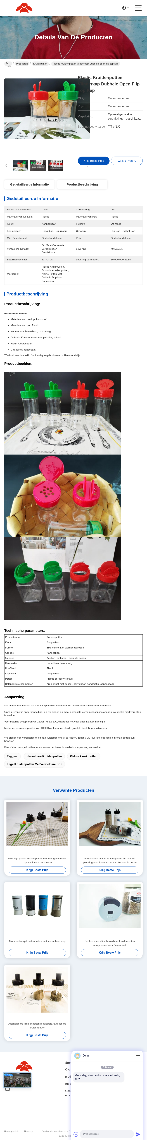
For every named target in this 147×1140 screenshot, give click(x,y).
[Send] (138, 1134)
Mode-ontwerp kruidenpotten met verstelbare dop (37, 941)
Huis (8, 65)
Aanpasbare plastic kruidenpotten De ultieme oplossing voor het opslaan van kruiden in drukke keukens (109, 860)
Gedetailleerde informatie (29, 184)
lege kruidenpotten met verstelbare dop (34, 764)
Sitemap (28, 1131)
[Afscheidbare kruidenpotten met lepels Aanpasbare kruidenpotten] (37, 993)
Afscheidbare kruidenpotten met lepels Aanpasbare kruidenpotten (37, 1025)
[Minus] (138, 1055)
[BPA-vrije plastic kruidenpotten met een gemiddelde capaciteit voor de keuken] (37, 828)
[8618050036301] (7, 1089)
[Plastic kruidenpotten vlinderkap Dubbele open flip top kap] (47, 112)
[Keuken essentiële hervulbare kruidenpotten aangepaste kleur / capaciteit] (110, 910)
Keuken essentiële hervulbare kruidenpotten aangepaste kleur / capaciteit (110, 943)
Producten (22, 63)
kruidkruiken (40, 63)
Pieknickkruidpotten (83, 756)
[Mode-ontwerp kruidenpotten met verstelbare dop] (37, 910)
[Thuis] (24, 1066)
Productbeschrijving (82, 184)
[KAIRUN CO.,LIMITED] (24, 8)
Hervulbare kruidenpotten (44, 756)
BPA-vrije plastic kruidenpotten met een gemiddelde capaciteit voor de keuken (37, 860)
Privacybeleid (11, 1131)
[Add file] (76, 1134)
